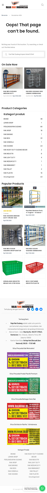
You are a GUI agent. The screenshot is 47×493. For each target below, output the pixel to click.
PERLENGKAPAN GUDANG (23, 127)
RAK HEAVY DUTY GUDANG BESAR (23, 150)
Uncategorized (23, 177)
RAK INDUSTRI (23, 154)
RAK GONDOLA (23, 142)
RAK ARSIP (23, 130)
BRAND (23, 119)
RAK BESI (23, 138)
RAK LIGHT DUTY (23, 158)
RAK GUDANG (23, 146)
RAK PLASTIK (23, 173)
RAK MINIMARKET (23, 165)
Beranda (4, 15)
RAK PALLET (23, 169)
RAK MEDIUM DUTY (23, 161)
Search (42, 5)
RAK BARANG (23, 134)
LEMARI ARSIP (23, 123)
